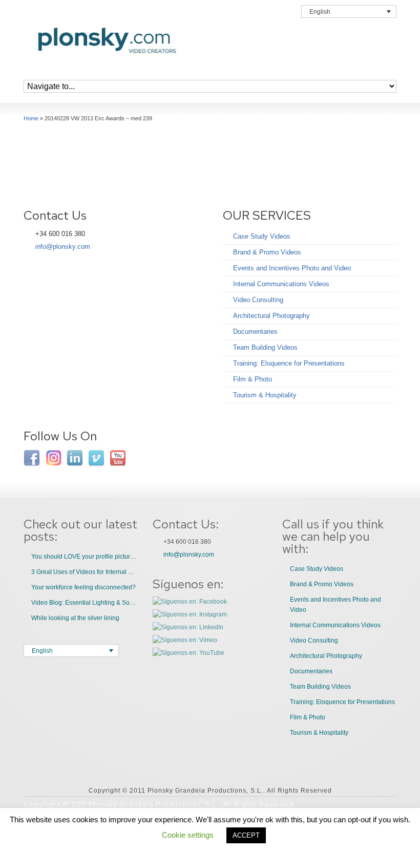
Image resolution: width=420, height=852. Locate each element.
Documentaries (255, 331)
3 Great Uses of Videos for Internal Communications (103, 572)
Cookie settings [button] (188, 834)
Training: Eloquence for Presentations (289, 363)
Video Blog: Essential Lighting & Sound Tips (92, 602)
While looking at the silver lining (75, 618)
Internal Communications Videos (281, 284)
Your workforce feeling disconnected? (83, 587)
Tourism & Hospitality (265, 395)
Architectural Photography (271, 316)
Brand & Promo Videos (267, 252)
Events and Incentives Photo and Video (292, 268)
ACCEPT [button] (246, 835)
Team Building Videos (265, 347)
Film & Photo (252, 379)
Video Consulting (258, 300)
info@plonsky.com (62, 246)
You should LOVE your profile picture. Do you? (96, 556)
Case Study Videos (261, 236)
